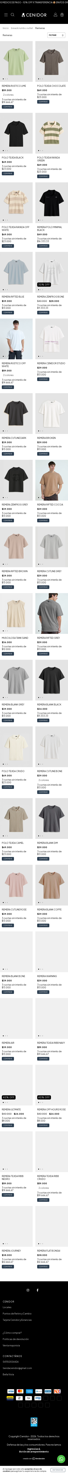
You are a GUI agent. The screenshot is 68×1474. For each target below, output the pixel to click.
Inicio (6, 28)
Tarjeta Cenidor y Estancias (17, 1320)
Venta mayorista (11, 1345)
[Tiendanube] (34, 1459)
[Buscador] (12, 15)
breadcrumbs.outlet (22, 28)
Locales (7, 1307)
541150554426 (11, 1361)
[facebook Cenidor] (37, 1290)
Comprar (8, 107)
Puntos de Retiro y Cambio (17, 1313)
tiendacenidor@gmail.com (17, 1368)
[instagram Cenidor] (28, 1290)
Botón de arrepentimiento (34, 1451)
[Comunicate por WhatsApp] (61, 1459)
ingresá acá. (34, 1449)
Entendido (58, 1470)
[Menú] (6, 15)
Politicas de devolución (16, 1339)
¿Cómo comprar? (12, 1332)
